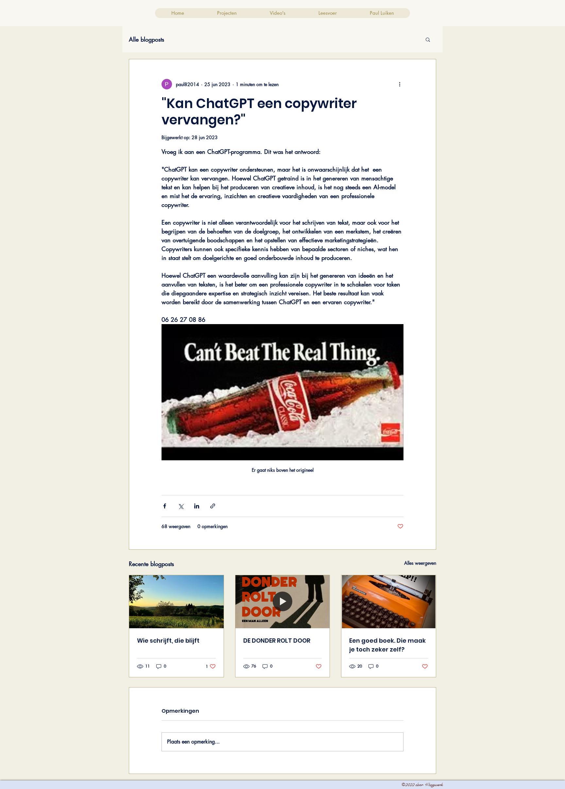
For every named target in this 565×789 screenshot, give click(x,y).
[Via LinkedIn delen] (197, 506)
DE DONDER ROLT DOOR (276, 640)
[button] (428, 39)
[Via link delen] (213, 506)
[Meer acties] (399, 84)
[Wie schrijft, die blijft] (176, 601)
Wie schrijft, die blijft (168, 640)
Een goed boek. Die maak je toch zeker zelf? (387, 644)
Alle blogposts (146, 39)
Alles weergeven (420, 563)
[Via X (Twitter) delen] (181, 506)
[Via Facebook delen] (165, 506)
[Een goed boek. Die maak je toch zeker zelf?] (388, 601)
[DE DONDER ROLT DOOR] (282, 601)
